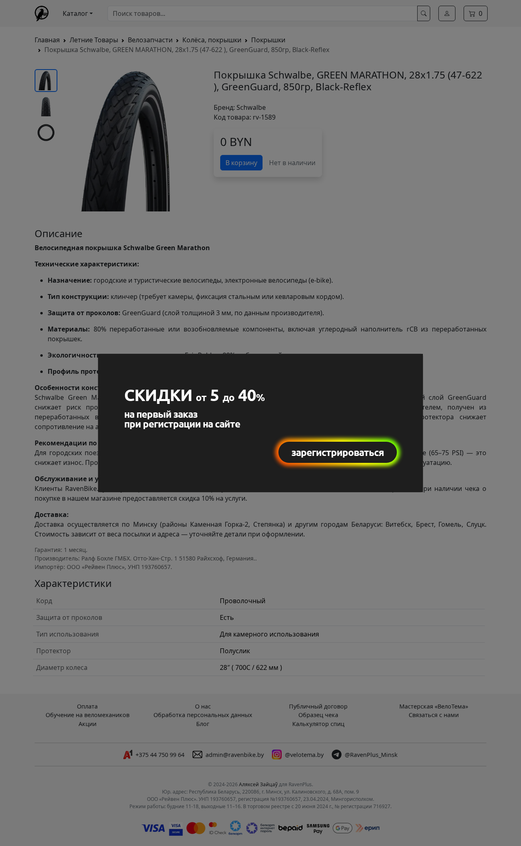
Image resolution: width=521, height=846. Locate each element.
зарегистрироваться (337, 452)
